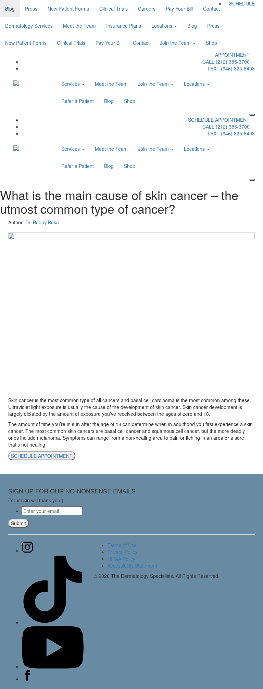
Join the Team (154, 83)
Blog (109, 100)
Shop (129, 100)
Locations (195, 83)
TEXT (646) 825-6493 (231, 68)
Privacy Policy (122, 551)
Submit (18, 523)
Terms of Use (122, 545)
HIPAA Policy (121, 558)
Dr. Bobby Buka (42, 222)
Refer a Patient (77, 100)
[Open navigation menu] (252, 115)
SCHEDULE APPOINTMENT (219, 119)
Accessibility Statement (132, 565)
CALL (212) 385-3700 (226, 61)
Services (71, 83)
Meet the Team (111, 83)
